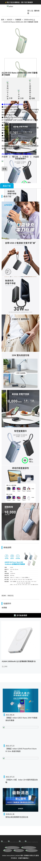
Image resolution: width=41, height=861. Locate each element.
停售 (4, 168)
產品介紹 (7, 185)
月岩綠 (5, 156)
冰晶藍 (36, 156)
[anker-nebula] (31, 842)
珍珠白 (26, 156)
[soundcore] (13, 842)
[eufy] (21, 842)
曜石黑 (15, 156)
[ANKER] (10, 6)
